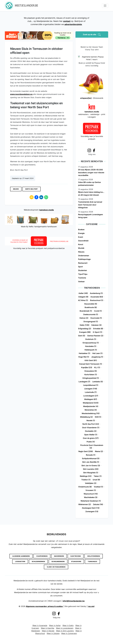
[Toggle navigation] (105, 5)
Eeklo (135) (84, 325)
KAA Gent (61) (91, 360)
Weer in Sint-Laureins (65, 631)
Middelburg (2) (86, 417)
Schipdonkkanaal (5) (90, 458)
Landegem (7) (84, 381)
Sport (80, 266)
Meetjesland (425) (90, 403)
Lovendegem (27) (90, 396)
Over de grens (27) (91, 438)
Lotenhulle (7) (91, 392)
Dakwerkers (59, 556)
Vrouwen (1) (91, 490)
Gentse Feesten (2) (95, 336)
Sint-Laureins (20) (90, 469)
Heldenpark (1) (91, 350)
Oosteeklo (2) (90, 431)
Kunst (80, 244)
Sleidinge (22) (85, 476)
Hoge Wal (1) (83, 357)
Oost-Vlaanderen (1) (90, 427)
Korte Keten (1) (90, 374)
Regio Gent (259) (85, 451)
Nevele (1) (91, 420)
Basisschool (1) (96, 300)
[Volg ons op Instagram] (89, 150)
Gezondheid (83, 241)
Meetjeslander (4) (90, 406)
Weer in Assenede (39, 625)
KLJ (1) (97, 367)
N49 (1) (98, 417)
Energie (81, 233)
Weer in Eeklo (68, 625)
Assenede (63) (96, 297)
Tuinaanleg (92, 561)
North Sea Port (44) (90, 424)
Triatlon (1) (85, 480)
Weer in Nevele (48, 631)
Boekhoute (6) (91, 307)
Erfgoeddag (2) (84, 328)
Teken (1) (98, 476)
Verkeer (81, 281)
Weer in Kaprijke (47, 628)
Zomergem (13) (91, 511)
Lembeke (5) (97, 381)
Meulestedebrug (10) (91, 413)
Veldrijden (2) (90, 483)
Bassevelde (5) (90, 304)
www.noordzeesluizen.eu (21, 94)
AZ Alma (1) (83, 300)
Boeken (81, 229)
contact (66, 21)
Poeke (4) (91, 442)
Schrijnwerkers (58, 561)
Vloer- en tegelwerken (56, 567)
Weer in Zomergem (69, 633)
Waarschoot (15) (91, 494)
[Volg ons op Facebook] (94, 150)
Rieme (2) (99, 451)
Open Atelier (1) (90, 434)
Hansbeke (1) (90, 346)
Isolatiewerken (93, 556)
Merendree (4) (91, 410)
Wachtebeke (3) (90, 497)
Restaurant (82, 263)
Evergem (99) (85, 332)
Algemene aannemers (21, 556)
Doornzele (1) (96, 318)
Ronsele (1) (90, 455)
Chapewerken (41, 556)
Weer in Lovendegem (64, 628)
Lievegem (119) (90, 389)
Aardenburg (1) (96, 293)
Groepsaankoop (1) (91, 343)
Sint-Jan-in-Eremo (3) (90, 465)
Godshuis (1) (90, 339)
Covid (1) (98, 311)
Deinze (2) (84, 318)
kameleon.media (46, 210)
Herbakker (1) (84, 353)
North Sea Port (31, 189)
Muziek (81, 248)
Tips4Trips (82, 274)
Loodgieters (20, 561)
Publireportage (84, 259)
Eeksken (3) (96, 325)
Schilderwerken (38, 561)
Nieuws (16, 189)
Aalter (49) (83, 293)
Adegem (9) (83, 297)
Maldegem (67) (90, 399)
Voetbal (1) (98, 487)
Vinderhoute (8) (85, 487)
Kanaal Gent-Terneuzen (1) (90, 364)
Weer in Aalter (55, 625)
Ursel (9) (96, 480)
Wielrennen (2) (84, 504)
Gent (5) (81, 336)
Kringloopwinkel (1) (91, 378)
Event (80, 237)
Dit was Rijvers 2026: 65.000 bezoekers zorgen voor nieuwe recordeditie (91, 172)
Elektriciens (76, 556)
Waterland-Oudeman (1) (91, 501)
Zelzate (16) (98, 504)
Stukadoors (76, 561)
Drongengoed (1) (91, 321)
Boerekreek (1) (86, 311)
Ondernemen (83, 255)
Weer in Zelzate (53, 633)
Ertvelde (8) (98, 328)
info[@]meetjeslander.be (74, 601)
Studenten (82, 270)
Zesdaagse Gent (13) (90, 508)
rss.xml (91, 606)
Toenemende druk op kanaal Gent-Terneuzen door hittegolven (90, 205)
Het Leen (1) (97, 353)
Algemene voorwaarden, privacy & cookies (44, 606)
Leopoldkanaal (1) (90, 385)
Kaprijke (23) (86, 367)
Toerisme (82, 278)
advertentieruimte (73, 24)
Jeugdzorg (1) (97, 357)
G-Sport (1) (97, 332)
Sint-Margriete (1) (90, 472)
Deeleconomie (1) (90, 314)
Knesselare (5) (91, 371)
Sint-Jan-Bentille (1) (90, 462)
